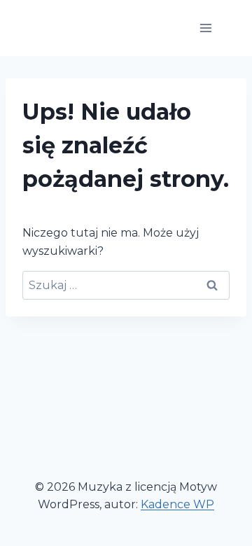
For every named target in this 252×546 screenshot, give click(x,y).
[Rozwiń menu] (205, 27)
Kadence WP (177, 504)
